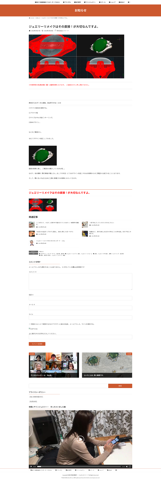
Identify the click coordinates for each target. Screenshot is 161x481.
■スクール (91, 470)
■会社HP (109, 470)
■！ (117, 470)
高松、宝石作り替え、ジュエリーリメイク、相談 (53, 255)
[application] (80, 439)
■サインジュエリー (80, 470)
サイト (31, 314)
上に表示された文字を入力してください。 (43, 334)
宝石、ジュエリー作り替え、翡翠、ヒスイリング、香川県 (109, 253)
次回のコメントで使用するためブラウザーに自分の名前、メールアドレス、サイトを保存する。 (63, 324)
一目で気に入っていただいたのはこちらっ (101, 222)
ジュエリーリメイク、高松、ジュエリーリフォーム (79, 253)
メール (32, 304)
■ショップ (100, 470)
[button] (80, 439)
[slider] (79, 466)
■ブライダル (58, 470)
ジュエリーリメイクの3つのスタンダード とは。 (51, 241)
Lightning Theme (80, 477)
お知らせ (41, 251)
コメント (33, 272)
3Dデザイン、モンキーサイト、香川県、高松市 (52, 253)
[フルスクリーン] (130, 466)
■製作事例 (68, 470)
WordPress (70, 477)
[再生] (31, 466)
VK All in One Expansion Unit (92, 477)
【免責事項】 (33, 401)
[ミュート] (127, 466)
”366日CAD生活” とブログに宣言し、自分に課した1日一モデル (54, 231)
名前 (31, 295)
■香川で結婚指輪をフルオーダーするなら (41, 470)
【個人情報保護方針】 (36, 397)
